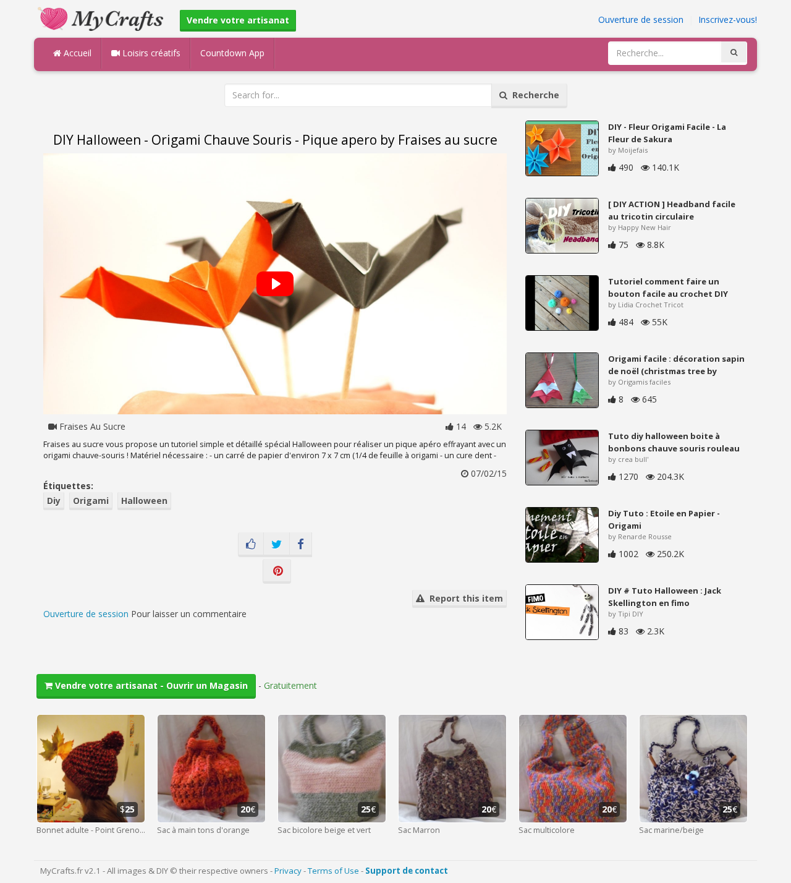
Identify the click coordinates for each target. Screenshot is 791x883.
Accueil (76, 53)
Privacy (288, 870)
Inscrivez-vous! (727, 19)
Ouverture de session (640, 19)
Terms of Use (333, 870)
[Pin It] (277, 571)
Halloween (144, 500)
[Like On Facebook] (251, 544)
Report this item (464, 598)
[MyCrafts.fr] (102, 18)
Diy (54, 500)
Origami (91, 500)
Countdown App (232, 53)
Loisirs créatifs (150, 53)
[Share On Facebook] (300, 544)
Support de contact (406, 870)
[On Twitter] (276, 544)
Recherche (533, 95)
